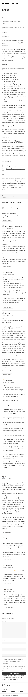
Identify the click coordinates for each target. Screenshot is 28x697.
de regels (4, 133)
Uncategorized (5, 197)
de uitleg (14, 131)
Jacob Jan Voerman (10, 3)
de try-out (17, 141)
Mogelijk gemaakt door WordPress (10, 695)
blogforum (14, 129)
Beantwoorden (7, 220)
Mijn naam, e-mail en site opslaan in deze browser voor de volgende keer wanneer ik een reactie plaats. (12, 661)
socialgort (8, 313)
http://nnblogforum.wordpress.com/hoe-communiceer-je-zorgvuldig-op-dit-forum (13, 235)
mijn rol (16, 133)
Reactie (4, 621)
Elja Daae (8, 477)
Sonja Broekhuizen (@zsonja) (13, 208)
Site (3, 653)
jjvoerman (9, 272)
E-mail (4, 647)
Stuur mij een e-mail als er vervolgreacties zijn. (14, 666)
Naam (3, 641)
